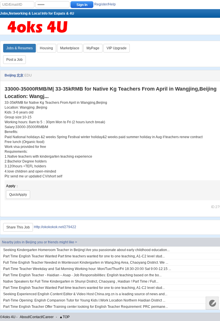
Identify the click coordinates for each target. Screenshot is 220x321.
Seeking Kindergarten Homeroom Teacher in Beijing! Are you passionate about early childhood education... (86, 250)
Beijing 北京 (14, 75)
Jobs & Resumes (19, 48)
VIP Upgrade (117, 48)
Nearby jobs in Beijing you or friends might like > (39, 242)
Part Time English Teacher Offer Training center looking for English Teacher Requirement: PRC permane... (85, 307)
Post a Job (14, 60)
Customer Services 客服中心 (212, 303)
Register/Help (105, 4)
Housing (46, 48)
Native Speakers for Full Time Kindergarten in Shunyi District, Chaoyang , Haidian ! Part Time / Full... (80, 281)
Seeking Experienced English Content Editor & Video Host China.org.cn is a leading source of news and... (85, 294)
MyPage (93, 48)
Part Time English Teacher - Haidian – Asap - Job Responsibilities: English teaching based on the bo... (82, 275)
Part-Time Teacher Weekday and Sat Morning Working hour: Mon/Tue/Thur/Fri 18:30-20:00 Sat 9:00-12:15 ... (87, 269)
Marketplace (69, 48)
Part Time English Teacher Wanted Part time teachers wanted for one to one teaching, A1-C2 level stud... (84, 256)
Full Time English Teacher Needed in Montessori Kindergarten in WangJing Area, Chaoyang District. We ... (85, 263)
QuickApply (18, 195)
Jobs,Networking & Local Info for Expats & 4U (37, 13)
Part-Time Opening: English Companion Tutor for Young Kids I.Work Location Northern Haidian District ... (84, 300)
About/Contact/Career (37, 317)
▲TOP (64, 317)
